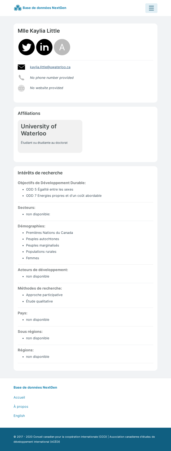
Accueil (19, 397)
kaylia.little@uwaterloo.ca (50, 67)
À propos (21, 406)
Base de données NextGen (44, 8)
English (19, 416)
